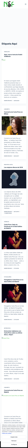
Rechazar (14, 440)
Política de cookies (6, 433)
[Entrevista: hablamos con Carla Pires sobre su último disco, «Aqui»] (14, 346)
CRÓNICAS (6, 221)
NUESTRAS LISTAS (8, 164)
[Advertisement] (14, 23)
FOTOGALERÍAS (7, 276)
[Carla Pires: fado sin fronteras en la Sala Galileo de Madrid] (14, 240)
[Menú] (25, 4)
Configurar (14, 444)
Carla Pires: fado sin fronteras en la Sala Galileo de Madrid (13, 226)
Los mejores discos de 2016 (13, 167)
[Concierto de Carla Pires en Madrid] (14, 404)
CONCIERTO (7, 109)
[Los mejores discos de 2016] (14, 179)
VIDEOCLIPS (7, 51)
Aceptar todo (14, 437)
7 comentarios (8, 213)
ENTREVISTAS (7, 328)
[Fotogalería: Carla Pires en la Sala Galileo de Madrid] (14, 293)
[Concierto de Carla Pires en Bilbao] (14, 125)
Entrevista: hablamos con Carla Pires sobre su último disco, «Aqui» (13, 333)
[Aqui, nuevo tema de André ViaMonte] (14, 68)
